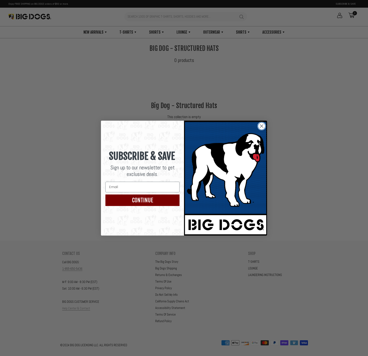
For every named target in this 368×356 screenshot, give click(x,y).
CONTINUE (142, 200)
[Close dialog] (261, 126)
